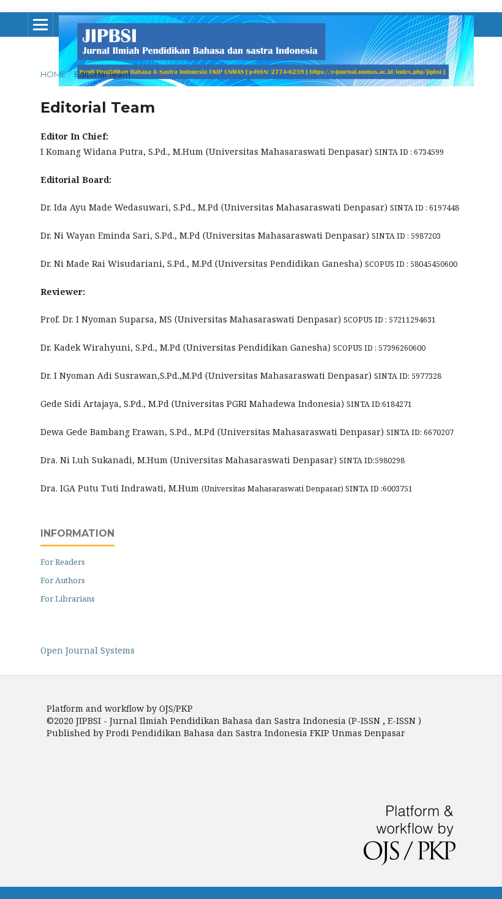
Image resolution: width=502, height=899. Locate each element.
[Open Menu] (40, 24)
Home (53, 74)
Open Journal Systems (87, 650)
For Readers (62, 561)
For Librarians (67, 598)
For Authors (62, 580)
